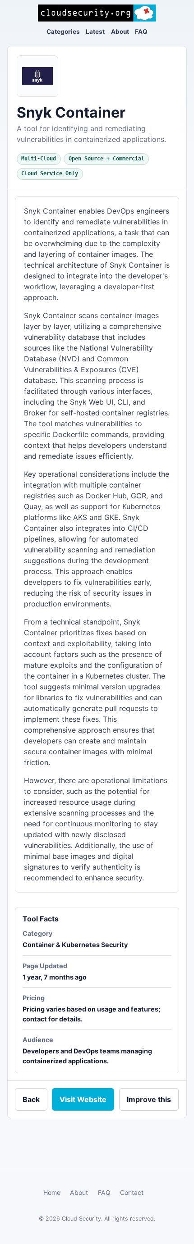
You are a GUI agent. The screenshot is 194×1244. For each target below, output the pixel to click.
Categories (63, 31)
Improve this (149, 1099)
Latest (95, 31)
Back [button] (31, 1099)
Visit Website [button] (83, 1099)
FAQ (141, 31)
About (120, 31)
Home (51, 1192)
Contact (131, 1192)
